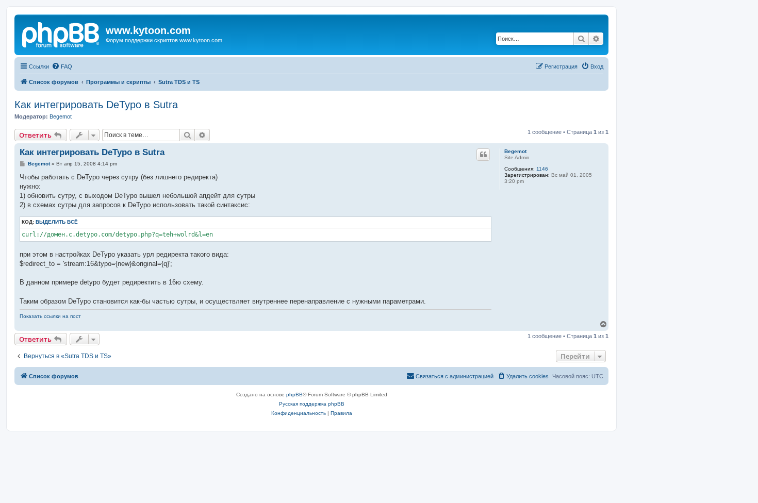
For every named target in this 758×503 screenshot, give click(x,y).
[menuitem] (62, 66)
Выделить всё (57, 222)
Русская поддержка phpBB (311, 404)
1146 (542, 169)
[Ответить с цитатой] (483, 154)
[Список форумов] (61, 33)
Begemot (61, 116)
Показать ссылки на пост (50, 316)
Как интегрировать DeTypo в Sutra (96, 104)
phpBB (294, 394)
